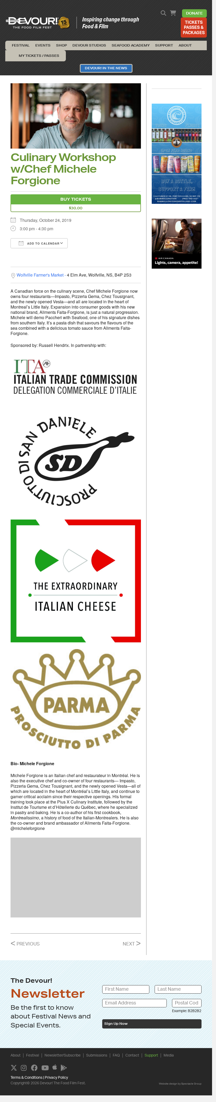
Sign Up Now (45, 615)
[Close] (190, 464)
